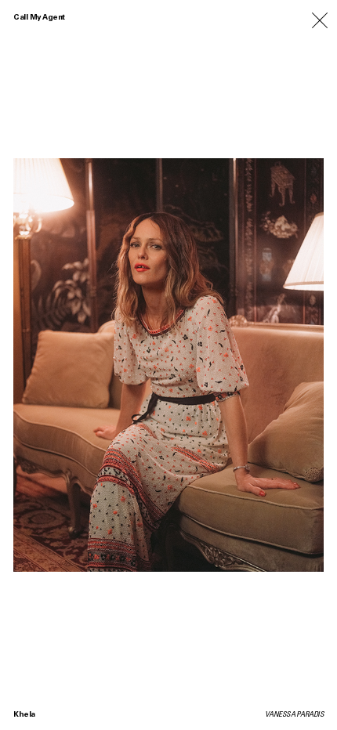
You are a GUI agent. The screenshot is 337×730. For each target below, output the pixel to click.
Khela (24, 715)
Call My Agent (39, 18)
